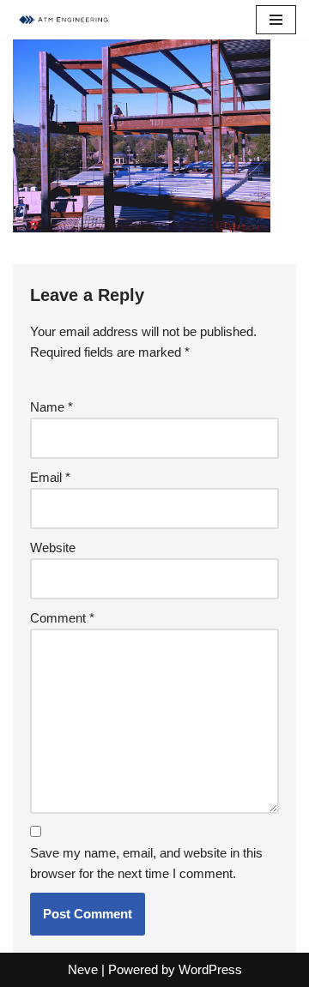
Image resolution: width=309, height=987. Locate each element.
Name (51, 407)
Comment (62, 618)
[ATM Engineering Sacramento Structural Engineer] (64, 19)
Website (53, 547)
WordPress (210, 969)
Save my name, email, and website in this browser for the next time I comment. (146, 863)
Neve (83, 969)
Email (50, 477)
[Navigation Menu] (276, 19)
